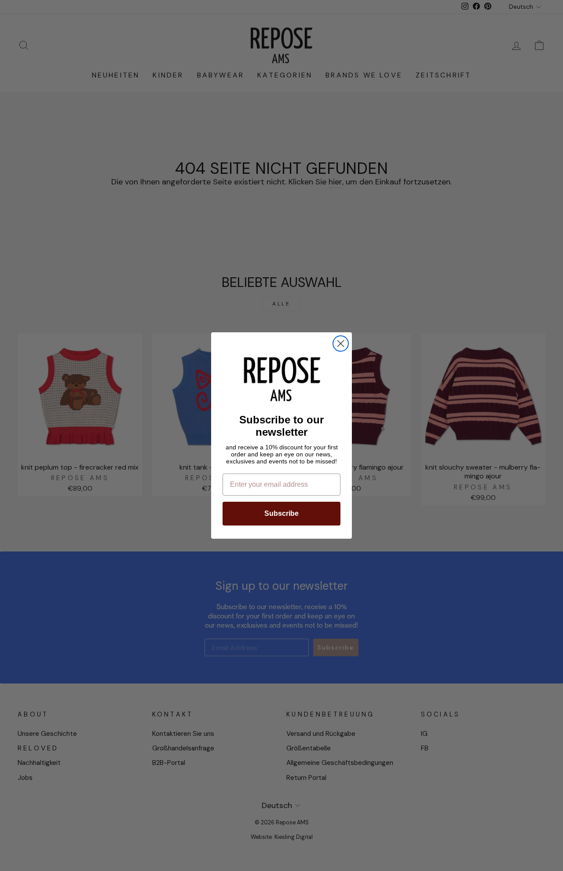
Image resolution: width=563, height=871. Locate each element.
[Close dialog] (340, 343)
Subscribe (281, 513)
